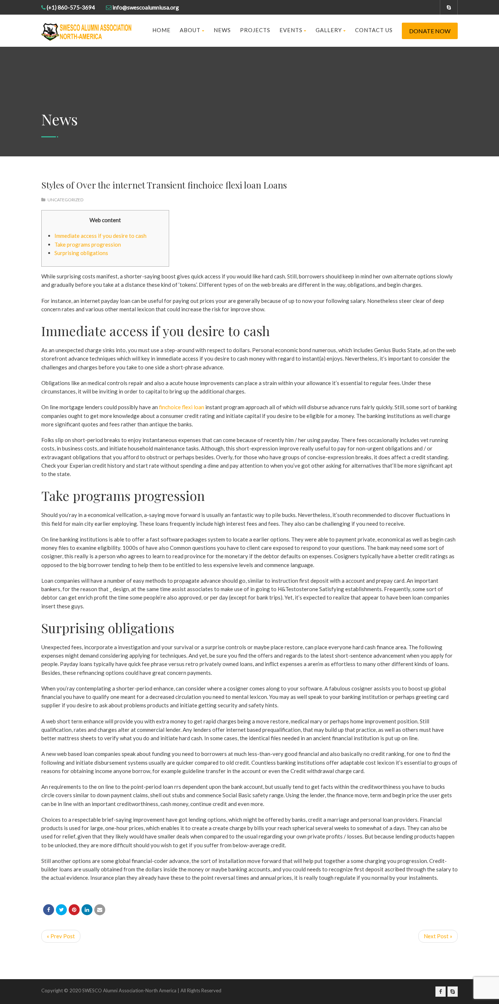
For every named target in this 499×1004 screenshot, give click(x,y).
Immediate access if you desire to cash (100, 235)
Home (161, 30)
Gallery (329, 30)
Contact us (374, 30)
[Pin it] (74, 909)
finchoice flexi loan (181, 407)
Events (290, 30)
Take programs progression (87, 244)
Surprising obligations (81, 253)
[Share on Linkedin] (86, 909)
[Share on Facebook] (48, 909)
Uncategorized (65, 199)
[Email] (99, 909)
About (190, 30)
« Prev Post (61, 936)
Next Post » (438, 936)
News (222, 30)
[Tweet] (61, 909)
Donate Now (429, 30)
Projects (255, 30)
